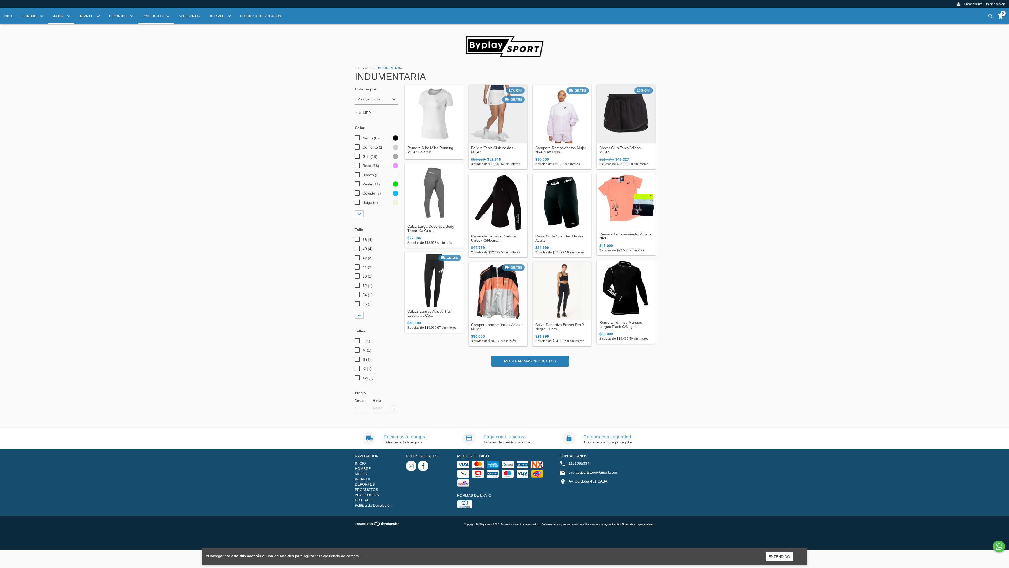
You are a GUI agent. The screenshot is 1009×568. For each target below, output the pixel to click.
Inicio (358, 68)
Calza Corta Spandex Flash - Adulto (559, 238)
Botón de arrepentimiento (638, 524)
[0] (1000, 18)
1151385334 (579, 463)
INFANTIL (86, 16)
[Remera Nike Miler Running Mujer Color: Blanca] (434, 114)
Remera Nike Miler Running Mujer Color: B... (430, 150)
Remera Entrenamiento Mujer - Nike (625, 236)
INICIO (8, 16)
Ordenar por (365, 89)
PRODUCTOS (152, 16)
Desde (359, 401)
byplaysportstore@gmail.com (593, 472)
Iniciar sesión (995, 4)
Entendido (779, 557)
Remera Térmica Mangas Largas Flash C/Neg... (620, 324)
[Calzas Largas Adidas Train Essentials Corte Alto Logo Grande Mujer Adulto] (434, 279)
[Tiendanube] (378, 525)
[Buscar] (990, 16)
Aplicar (394, 409)
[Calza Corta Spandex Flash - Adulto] (562, 202)
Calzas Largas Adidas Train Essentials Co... (430, 313)
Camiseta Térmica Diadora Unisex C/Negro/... (493, 238)
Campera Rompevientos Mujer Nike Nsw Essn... (560, 150)
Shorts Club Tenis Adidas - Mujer (621, 150)
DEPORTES (118, 16)
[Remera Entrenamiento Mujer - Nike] (626, 201)
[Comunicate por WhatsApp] (999, 546)
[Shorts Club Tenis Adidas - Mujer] (626, 114)
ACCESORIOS (189, 16)
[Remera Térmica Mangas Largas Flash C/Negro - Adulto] (626, 288)
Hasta (377, 401)
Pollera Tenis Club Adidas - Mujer (493, 150)
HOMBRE (29, 16)
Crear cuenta (973, 4)
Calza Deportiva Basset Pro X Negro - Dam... (559, 327)
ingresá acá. (612, 524)
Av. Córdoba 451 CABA (588, 481)
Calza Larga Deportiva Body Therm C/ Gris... (430, 228)
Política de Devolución (260, 16)
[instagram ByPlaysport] (411, 466)
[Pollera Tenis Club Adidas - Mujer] (498, 114)
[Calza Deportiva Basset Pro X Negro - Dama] (562, 291)
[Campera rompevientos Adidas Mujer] (498, 291)
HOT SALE (217, 16)
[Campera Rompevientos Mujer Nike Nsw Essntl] (562, 114)
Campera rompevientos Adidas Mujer (496, 327)
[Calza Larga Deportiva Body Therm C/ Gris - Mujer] (434, 192)
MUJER (58, 16)
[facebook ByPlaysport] (423, 466)
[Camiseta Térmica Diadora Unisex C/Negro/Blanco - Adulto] (498, 202)
